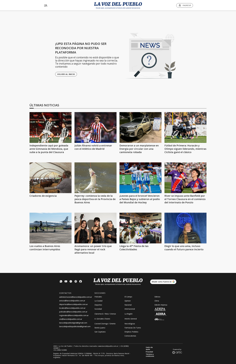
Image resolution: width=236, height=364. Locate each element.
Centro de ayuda (149, 348)
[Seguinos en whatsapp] (61, 281)
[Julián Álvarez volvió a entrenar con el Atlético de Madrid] (95, 127)
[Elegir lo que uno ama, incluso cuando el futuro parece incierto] (185, 228)
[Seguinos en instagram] (75, 281)
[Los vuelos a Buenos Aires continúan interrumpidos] (51, 228)
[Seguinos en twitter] (70, 281)
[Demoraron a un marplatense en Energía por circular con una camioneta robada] (140, 127)
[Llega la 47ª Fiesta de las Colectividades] (140, 228)
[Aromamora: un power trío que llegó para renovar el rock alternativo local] (95, 228)
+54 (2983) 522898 (60, 350)
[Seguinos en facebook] (80, 281)
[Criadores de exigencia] (51, 177)
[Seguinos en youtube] (66, 281)
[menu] (67, 5)
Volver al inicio (66, 74)
